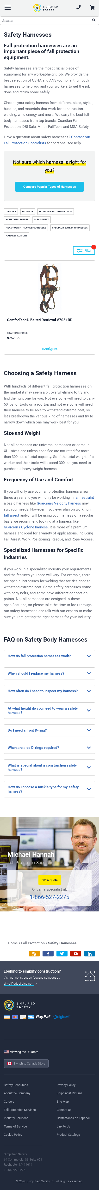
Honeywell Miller (17, 219)
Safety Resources (16, 1085)
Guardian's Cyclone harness (26, 527)
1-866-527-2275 (49, 897)
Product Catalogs (68, 1134)
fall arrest (11, 515)
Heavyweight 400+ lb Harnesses (26, 227)
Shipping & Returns (69, 1093)
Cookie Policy (13, 1134)
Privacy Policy (66, 1085)
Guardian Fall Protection (55, 211)
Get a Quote (50, 880)
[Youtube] (75, 954)
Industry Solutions (16, 1118)
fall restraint (84, 497)
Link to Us (63, 1126)
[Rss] (34, 954)
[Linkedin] (89, 954)
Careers (9, 1101)
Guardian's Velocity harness (59, 503)
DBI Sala (11, 211)
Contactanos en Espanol (73, 1118)
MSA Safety (41, 219)
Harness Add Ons (16, 235)
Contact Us (64, 1110)
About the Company (17, 1093)
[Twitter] (62, 954)
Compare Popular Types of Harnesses (49, 186)
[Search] (94, 20)
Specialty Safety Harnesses (70, 227)
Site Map (63, 1101)
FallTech (27, 211)
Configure (49, 349)
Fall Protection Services (20, 1110)
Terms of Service (15, 1126)
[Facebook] (48, 954)
